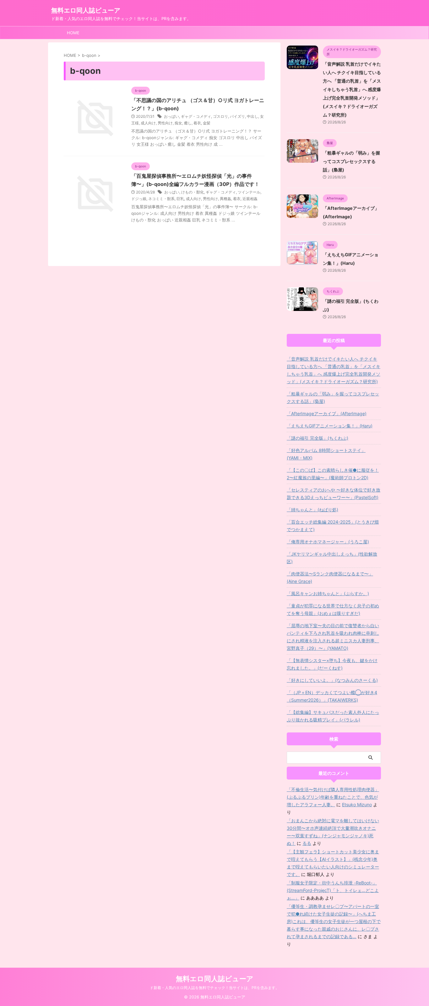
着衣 (197, 123)
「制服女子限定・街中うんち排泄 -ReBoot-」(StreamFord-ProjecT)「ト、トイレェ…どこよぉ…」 (333, 890)
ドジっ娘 (138, 198)
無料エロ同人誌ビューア (85, 10)
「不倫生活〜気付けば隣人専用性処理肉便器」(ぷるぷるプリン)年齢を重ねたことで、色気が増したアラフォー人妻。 (333, 797)
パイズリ (237, 116)
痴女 (178, 123)
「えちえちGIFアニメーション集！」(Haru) (329, 425)
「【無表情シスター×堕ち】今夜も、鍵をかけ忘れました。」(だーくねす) (332, 664)
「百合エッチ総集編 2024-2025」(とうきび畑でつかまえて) (333, 525)
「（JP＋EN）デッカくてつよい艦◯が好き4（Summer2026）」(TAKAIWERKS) (332, 696)
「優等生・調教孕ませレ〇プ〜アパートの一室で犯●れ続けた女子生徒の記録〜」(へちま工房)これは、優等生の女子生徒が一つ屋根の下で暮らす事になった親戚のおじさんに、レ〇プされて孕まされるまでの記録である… (334, 921)
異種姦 (225, 198)
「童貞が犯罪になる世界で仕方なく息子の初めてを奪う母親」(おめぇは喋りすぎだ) (333, 609)
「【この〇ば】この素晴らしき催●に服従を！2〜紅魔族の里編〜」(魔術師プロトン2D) (333, 473)
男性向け (165, 123)
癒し (188, 123)
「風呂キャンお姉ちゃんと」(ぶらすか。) (328, 593)
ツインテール (249, 192)
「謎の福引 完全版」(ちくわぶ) (317, 438)
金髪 (206, 123)
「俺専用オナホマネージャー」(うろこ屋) (328, 541)
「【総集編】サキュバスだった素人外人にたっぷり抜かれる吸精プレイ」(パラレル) (333, 716)
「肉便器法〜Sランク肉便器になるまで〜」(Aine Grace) (330, 577)
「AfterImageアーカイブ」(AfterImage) (327, 413)
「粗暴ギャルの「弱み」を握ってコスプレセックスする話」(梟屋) (351, 161)
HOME (73, 32)
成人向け (148, 123)
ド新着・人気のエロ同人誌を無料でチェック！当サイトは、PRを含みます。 (214, 987)
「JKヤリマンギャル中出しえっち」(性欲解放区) (332, 557)
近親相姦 (250, 198)
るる (306, 843)
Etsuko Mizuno (357, 804)
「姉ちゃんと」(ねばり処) (312, 509)
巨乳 (180, 198)
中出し (252, 116)
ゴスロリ (220, 116)
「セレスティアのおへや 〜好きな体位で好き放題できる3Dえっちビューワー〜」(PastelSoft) (333, 493)
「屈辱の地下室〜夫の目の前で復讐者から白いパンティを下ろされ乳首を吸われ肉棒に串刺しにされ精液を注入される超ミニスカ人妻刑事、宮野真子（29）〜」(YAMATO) (333, 637)
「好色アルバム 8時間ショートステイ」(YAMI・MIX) (326, 454)
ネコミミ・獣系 (161, 198)
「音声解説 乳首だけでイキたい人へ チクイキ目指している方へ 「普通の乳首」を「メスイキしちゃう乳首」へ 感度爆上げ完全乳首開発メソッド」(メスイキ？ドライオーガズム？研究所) (352, 89)
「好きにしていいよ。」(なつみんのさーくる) (332, 680)
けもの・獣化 (192, 192)
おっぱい (171, 116)
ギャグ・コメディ (196, 116)
